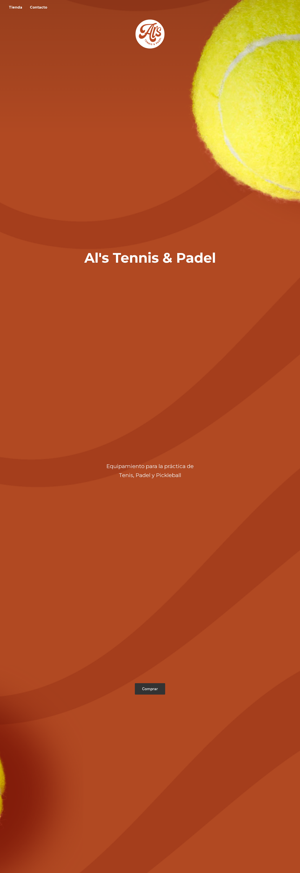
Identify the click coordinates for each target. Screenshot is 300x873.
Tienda (15, 7)
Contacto (38, 7)
